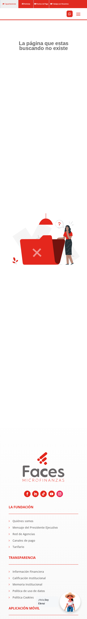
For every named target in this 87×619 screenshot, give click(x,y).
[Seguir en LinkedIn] (35, 494)
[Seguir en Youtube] (51, 494)
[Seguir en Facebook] (27, 494)
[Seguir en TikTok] (43, 494)
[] (70, 19)
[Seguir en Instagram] (59, 494)
